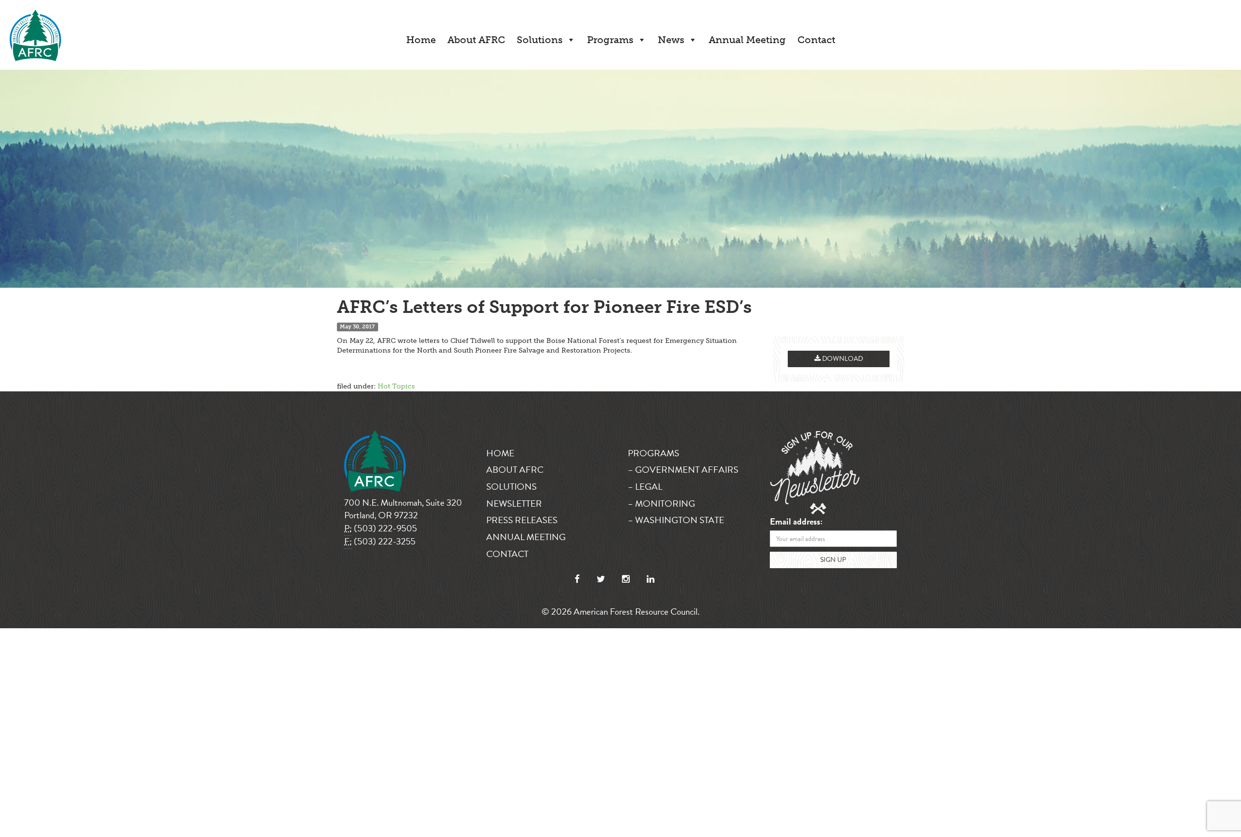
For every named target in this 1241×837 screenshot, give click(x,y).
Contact (816, 40)
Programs (610, 40)
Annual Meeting (747, 40)
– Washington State (676, 520)
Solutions (540, 40)
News (671, 40)
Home (421, 40)
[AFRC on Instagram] (626, 579)
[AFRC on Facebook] (577, 579)
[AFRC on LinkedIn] (650, 579)
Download (842, 359)
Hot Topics (396, 386)
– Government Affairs (683, 470)
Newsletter (514, 503)
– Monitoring (661, 503)
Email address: (796, 521)
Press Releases (521, 520)
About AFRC (476, 40)
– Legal (645, 487)
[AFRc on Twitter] (601, 579)
